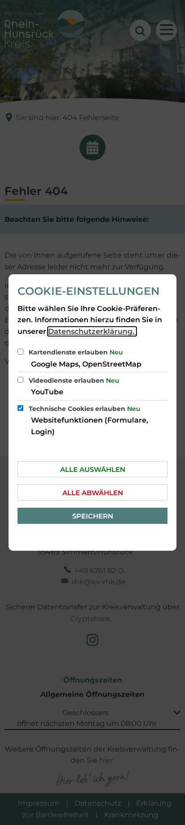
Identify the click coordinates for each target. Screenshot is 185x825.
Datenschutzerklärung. (92, 331)
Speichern (92, 516)
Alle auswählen (92, 469)
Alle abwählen (92, 492)
